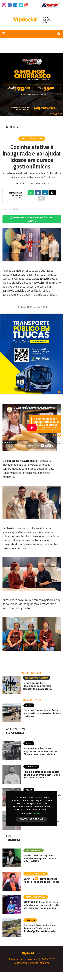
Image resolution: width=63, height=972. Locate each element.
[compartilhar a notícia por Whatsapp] (31, 192)
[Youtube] (26, 5)
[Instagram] (4, 5)
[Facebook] (10, 5)
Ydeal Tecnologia (41, 963)
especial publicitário (32, 138)
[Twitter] (21, 5)
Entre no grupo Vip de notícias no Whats (32, 219)
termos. (37, 813)
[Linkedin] (15, 5)
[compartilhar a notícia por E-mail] (41, 198)
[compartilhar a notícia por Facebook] (38, 192)
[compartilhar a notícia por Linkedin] (45, 192)
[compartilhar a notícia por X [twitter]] (52, 192)
